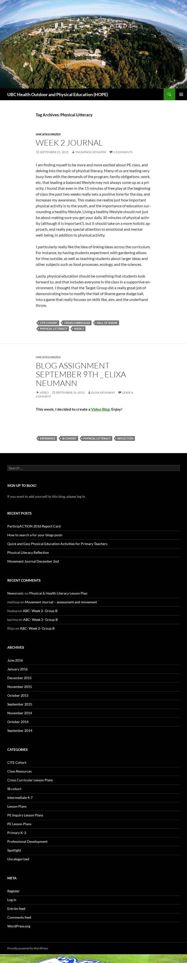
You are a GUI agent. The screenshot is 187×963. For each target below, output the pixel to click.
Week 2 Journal (69, 143)
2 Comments (122, 152)
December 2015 (19, 678)
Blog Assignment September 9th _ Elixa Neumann (81, 374)
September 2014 (19, 730)
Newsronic (15, 593)
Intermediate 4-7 (20, 797)
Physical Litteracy (53, 328)
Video (44, 392)
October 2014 (17, 722)
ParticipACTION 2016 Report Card (34, 526)
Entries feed (16, 908)
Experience (47, 438)
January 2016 (17, 669)
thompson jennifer (90, 152)
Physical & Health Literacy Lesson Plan (58, 593)
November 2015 (19, 687)
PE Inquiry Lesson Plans (25, 815)
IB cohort (69, 438)
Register (13, 891)
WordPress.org (18, 926)
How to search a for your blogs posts (34, 535)
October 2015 (17, 695)
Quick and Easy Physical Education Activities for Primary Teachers (57, 544)
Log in (11, 900)
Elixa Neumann (103, 392)
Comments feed (19, 917)
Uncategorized (48, 134)
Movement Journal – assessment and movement (61, 602)
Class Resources (19, 771)
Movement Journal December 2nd (33, 561)
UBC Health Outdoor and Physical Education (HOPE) (57, 94)
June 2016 (15, 660)
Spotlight (14, 850)
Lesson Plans (17, 806)
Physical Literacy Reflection (28, 552)
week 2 (79, 328)
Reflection (125, 438)
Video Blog (100, 409)
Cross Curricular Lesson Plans (30, 780)
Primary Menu (181, 94)
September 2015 (19, 704)
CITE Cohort (48, 322)
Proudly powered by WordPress (27, 948)
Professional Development (27, 841)
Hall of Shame (107, 322)
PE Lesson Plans (19, 824)
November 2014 (19, 713)
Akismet (27, 955)
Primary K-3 (16, 833)
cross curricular (77, 322)
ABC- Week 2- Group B (40, 611)
